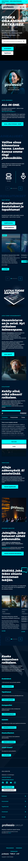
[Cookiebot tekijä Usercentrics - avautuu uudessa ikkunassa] (20, 413)
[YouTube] (11, 782)
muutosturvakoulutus (6, 405)
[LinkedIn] (7, 782)
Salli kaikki (14, 441)
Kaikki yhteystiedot (8, 787)
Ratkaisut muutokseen (9, 741)
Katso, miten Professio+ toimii (12, 124)
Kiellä (14, 446)
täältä (9, 832)
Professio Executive (6, 547)
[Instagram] (15, 782)
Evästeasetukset (14, 851)
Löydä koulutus (8, 223)
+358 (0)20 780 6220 (6, 777)
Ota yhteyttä (6, 755)
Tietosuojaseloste (10, 847)
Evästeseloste (19, 847)
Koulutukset (7, 48)
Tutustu (3, 2)
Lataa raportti (8, 354)
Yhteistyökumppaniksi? (9, 790)
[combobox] (14, 41)
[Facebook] (3, 782)
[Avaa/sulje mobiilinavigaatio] (23, 7)
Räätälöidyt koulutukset (9, 727)
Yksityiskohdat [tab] (14, 417)
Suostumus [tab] (5, 417)
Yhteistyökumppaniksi (9, 714)
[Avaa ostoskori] (20, 7)
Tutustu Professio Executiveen (12, 553)
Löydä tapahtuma (9, 227)
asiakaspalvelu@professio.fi (8, 779)
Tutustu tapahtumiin (10, 486)
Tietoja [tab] (23, 417)
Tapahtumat (7, 53)
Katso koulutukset (8, 686)
